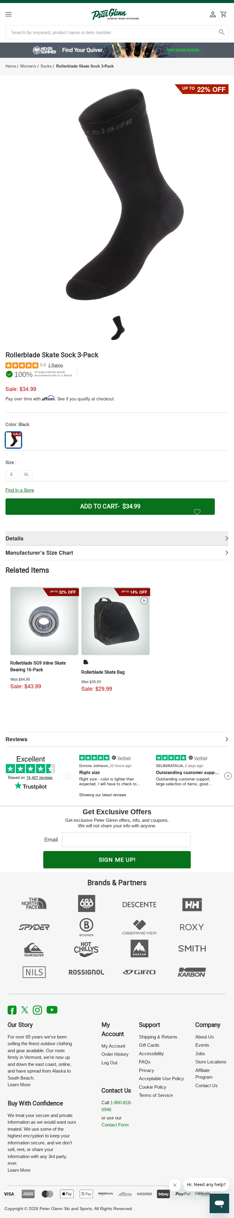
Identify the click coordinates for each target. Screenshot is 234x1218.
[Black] (85, 661)
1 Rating (55, 365)
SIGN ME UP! (117, 859)
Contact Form (115, 1124)
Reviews (16, 739)
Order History (115, 1054)
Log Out (109, 1062)
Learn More (19, 1084)
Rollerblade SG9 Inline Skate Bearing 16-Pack (38, 666)
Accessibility (151, 1053)
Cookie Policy (152, 1087)
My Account (113, 1046)
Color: (17, 424)
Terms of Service (156, 1095)
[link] (117, 50)
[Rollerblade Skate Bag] (115, 621)
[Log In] (213, 14)
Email (52, 839)
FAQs (145, 1061)
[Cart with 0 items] (223, 14)
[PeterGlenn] (115, 14)
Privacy (146, 1070)
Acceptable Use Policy (161, 1078)
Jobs (200, 1053)
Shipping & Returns (158, 1036)
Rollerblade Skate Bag (103, 672)
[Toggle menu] (13, 14)
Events (202, 1045)
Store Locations (210, 1061)
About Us (204, 1036)
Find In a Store (19, 490)
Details (14, 538)
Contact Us (206, 1085)
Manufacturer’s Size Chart (39, 553)
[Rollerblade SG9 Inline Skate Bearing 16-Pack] (44, 621)
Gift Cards (149, 1045)
